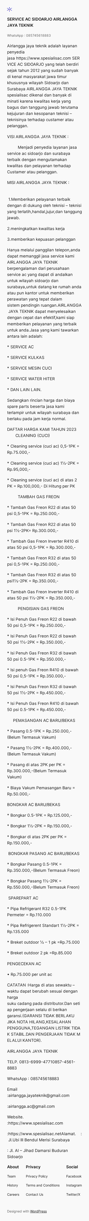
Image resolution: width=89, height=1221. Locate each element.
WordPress (38, 1211)
